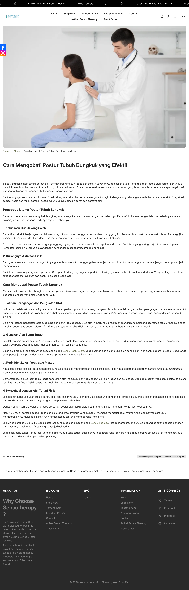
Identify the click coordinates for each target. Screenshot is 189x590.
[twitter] (161, 500)
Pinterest (169, 515)
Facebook (170, 508)
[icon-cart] (175, 16)
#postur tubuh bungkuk (174, 457)
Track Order (53, 528)
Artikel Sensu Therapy (59, 523)
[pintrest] (161, 516)
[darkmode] (183, 16)
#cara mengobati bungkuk (150, 457)
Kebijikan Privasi (55, 513)
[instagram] (161, 523)
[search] (162, 16)
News (17, 151)
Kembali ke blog (15, 456)
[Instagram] (3, 53)
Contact (50, 518)
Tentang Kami (54, 507)
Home (49, 497)
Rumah (6, 151)
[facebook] (161, 508)
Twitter (168, 500)
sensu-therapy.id (89, 582)
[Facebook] (3, 47)
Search (87, 497)
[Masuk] (168, 16)
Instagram (170, 523)
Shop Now (52, 502)
